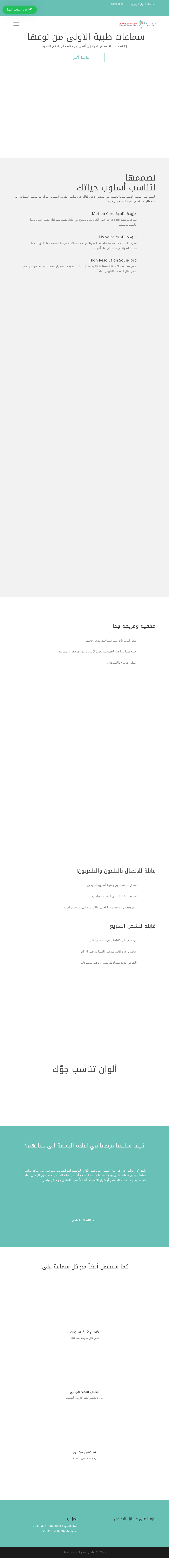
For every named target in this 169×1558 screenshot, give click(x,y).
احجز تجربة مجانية (84, 601)
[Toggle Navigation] (16, 25)
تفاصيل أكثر (84, 58)
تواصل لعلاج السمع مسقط (79, 1552)
